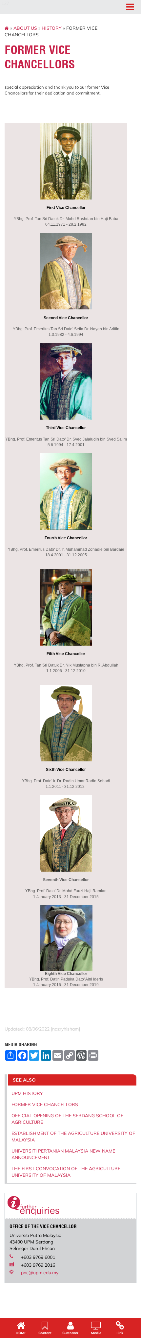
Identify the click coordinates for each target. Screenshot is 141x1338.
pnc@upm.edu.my (39, 1273)
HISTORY (52, 28)
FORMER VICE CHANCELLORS (44, 1104)
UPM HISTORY (27, 1093)
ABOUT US (25, 28)
